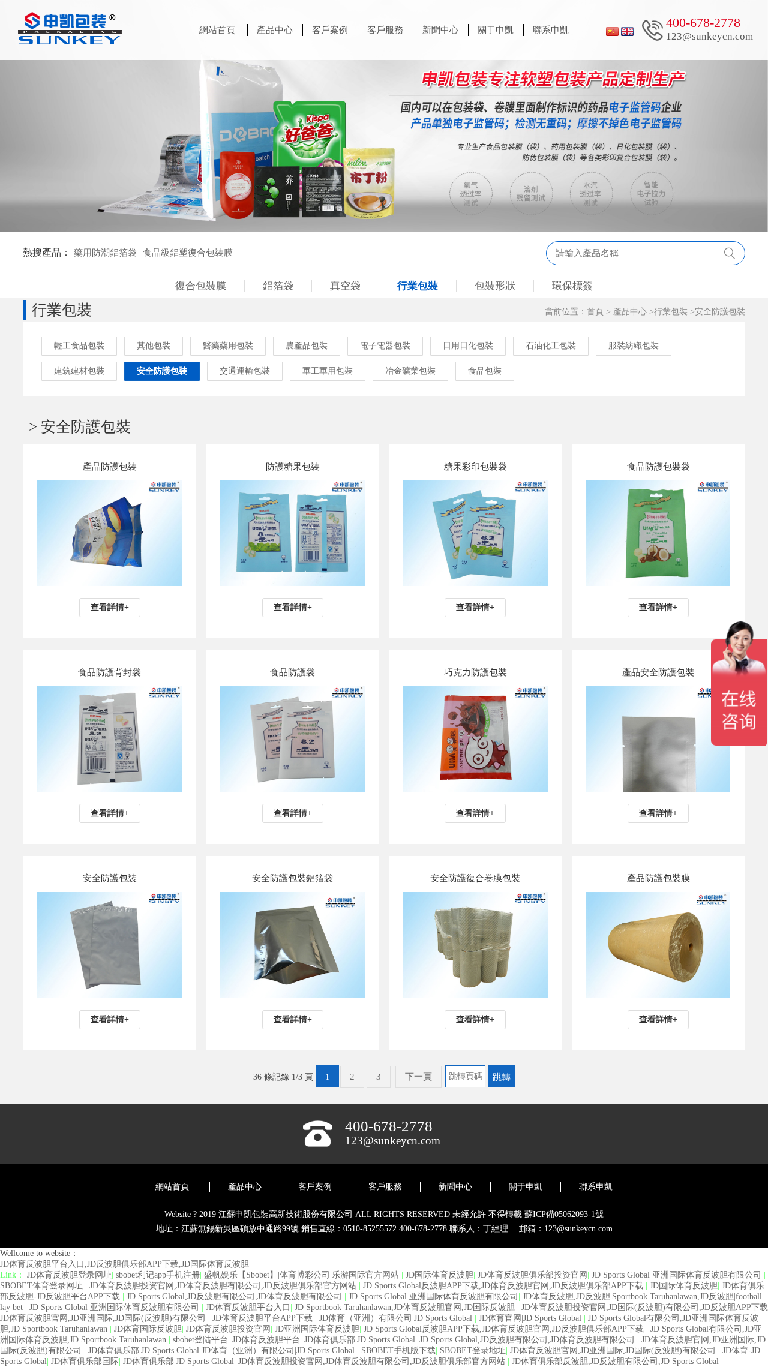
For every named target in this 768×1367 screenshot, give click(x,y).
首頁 (595, 311)
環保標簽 (572, 286)
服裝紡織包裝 (633, 345)
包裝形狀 (495, 286)
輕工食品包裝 (79, 345)
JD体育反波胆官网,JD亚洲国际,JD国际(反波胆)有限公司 (614, 1350)
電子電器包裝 (385, 345)
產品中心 (275, 30)
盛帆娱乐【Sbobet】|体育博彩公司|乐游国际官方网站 (302, 1274)
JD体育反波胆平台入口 (248, 1307)
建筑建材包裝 (79, 370)
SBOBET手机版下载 (398, 1350)
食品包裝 (485, 370)
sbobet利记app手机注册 (158, 1274)
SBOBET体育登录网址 (42, 1285)
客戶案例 (330, 30)
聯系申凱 (551, 30)
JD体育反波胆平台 (266, 1339)
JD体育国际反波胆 (148, 1328)
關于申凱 (496, 30)
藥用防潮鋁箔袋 (105, 252)
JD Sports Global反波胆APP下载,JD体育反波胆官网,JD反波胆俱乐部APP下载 (504, 1285)
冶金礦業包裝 (410, 370)
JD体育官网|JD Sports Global (531, 1318)
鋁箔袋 (278, 286)
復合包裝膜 (200, 286)
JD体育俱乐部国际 (85, 1361)
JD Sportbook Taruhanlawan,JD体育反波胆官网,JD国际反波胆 (406, 1307)
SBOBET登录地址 (473, 1350)
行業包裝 (417, 286)
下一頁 (418, 1076)
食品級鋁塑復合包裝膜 (188, 252)
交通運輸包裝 (245, 370)
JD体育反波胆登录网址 (69, 1274)
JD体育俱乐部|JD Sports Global (359, 1339)
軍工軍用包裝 (327, 370)
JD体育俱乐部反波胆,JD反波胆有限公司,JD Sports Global (616, 1361)
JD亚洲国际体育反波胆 (317, 1328)
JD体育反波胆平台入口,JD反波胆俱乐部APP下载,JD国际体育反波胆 (124, 1264)
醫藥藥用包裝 (228, 345)
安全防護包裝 (720, 311)
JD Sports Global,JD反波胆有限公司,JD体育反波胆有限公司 (235, 1296)
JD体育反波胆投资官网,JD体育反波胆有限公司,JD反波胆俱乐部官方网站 (224, 1285)
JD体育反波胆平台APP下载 (263, 1318)
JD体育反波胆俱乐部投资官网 (532, 1274)
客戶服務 (385, 30)
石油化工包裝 (551, 345)
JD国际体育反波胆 (439, 1274)
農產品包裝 (307, 345)
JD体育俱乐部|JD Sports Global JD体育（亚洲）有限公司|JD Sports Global (222, 1350)
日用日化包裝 (468, 345)
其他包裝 (153, 345)
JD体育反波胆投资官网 (228, 1328)
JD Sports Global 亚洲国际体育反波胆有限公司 (678, 1274)
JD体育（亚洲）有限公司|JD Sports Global (397, 1318)
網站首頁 (217, 30)
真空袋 (345, 286)
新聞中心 (440, 30)
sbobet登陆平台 (200, 1339)
